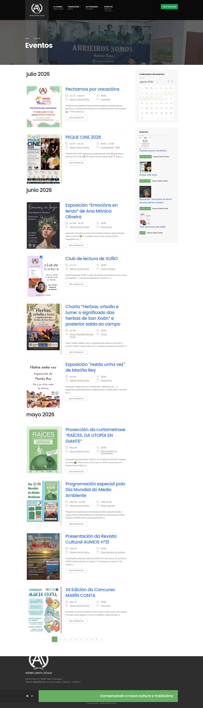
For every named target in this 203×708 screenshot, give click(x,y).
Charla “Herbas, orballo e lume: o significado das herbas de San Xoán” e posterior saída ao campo (92, 315)
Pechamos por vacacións (92, 89)
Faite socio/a (169, 7)
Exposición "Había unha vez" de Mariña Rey (95, 367)
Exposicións (106, 227)
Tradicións (73, 8)
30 (157, 94)
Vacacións (105, 99)
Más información (76, 118)
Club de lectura (108, 269)
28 (147, 94)
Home (27, 38)
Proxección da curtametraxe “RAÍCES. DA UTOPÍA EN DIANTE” (95, 435)
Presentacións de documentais (109, 452)
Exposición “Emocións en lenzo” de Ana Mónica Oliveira (91, 211)
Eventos (108, 8)
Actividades (92, 8)
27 (142, 94)
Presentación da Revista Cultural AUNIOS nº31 (90, 539)
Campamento (107, 147)
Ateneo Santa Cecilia (79, 99)
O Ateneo (58, 8)
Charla (104, 334)
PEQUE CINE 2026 (83, 137)
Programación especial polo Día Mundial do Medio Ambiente (95, 490)
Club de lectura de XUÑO (91, 258)
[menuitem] (74, 7)
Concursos (106, 605)
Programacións (108, 505)
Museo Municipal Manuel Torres (81, 335)
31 (161, 94)
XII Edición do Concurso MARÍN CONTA (90, 592)
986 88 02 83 (39, 682)
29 (152, 94)
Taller (117, 147)
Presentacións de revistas (113, 552)
